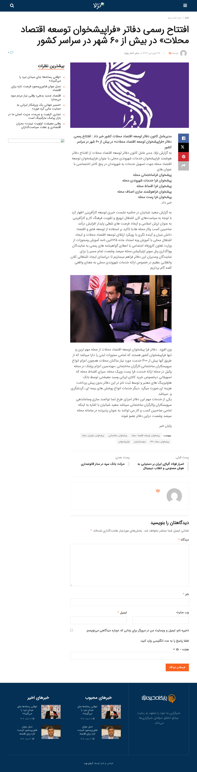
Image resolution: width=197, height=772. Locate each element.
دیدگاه (183, 539)
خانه (187, 18)
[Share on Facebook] (183, 138)
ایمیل (122, 612)
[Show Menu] (185, 6)
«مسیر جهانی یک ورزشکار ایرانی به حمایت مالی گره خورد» (39, 106)
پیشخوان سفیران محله (93, 435)
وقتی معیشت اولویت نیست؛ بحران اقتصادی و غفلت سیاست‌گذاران (38, 125)
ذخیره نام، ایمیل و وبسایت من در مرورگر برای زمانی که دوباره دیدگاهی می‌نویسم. (137, 630)
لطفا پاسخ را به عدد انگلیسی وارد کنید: (164, 640)
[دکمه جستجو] (12, 6)
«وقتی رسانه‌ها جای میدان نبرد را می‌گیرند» (40, 79)
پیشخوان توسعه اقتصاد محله (146, 435)
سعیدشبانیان (140, 441)
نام (186, 594)
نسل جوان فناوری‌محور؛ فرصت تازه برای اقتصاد (36, 88)
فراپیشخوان (124, 441)
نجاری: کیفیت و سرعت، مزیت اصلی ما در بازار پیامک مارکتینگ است (34, 116)
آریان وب (88, 763)
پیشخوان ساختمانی (118, 435)
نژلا (170, 53)
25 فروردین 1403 (151, 53)
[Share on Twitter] (183, 147)
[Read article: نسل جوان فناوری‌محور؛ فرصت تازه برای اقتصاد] (111, 732)
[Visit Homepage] (98, 5)
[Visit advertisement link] (36, 167)
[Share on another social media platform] (183, 166)
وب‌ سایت (182, 612)
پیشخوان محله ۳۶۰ (159, 441)
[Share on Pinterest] (183, 156)
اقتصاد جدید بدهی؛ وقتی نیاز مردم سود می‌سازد (36, 97)
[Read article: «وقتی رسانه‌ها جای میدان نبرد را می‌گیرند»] (111, 712)
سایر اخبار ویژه (174, 18)
